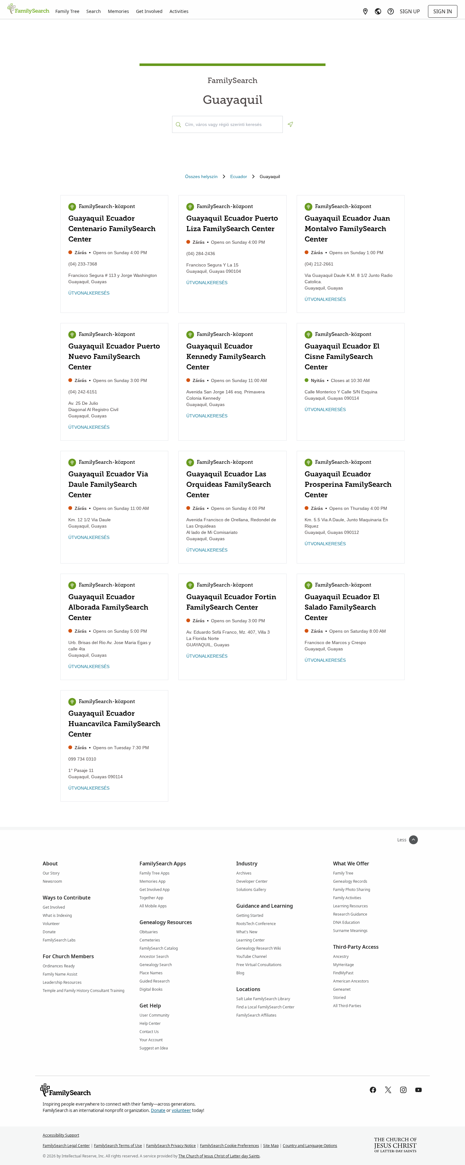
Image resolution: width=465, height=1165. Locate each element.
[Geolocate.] (290, 124)
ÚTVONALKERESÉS (88, 293)
